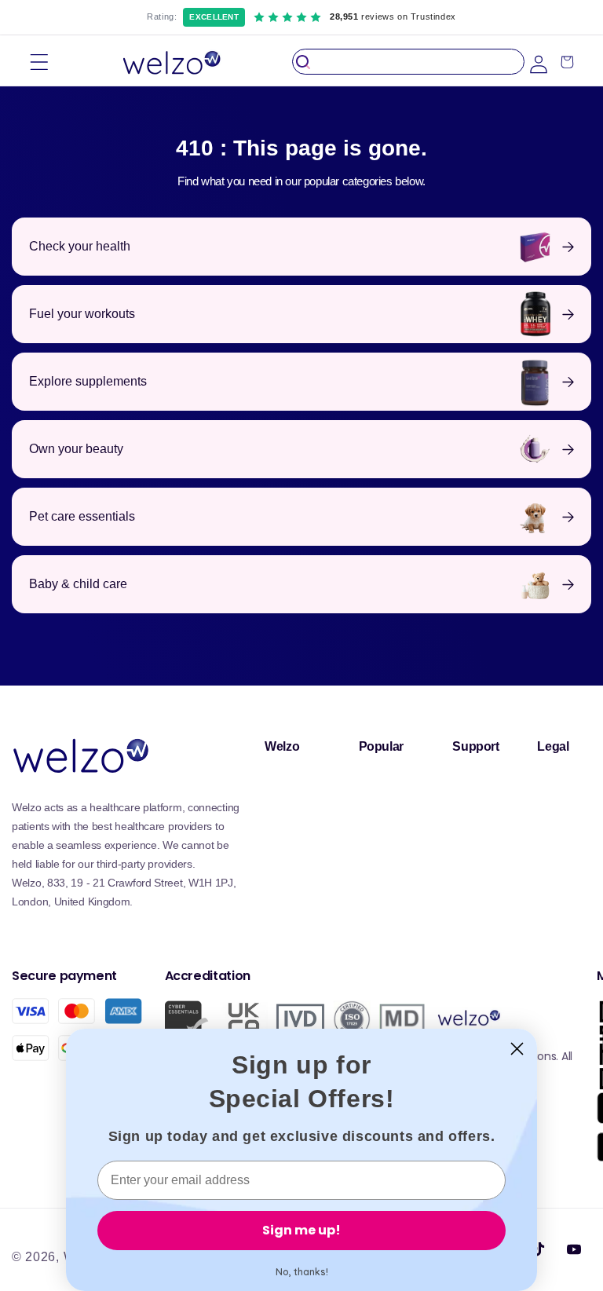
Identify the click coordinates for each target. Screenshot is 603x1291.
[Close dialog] (517, 1048)
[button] (39, 62)
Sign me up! (301, 1230)
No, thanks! (302, 1272)
